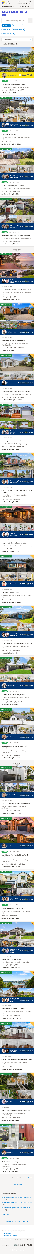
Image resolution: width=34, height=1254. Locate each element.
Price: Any (6, 29)
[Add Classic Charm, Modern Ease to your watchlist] (32, 924)
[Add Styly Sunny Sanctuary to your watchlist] (32, 98)
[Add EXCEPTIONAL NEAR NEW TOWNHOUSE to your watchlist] (32, 768)
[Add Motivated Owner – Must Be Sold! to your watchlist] (32, 305)
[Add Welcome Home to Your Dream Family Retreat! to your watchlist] (32, 710)
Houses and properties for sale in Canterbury (17, 1202)
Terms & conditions (28, 1240)
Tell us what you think (10, 1235)
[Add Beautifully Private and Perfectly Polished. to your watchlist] (32, 356)
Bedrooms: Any (18, 29)
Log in (30, 3)
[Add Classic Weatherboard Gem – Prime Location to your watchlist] (32, 1024)
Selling (22, 6)
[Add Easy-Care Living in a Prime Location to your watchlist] (32, 508)
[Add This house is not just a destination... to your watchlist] (32, 48)
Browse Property (7, 6)
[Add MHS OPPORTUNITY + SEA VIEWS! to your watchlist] (32, 973)
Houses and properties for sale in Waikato (16, 1208)
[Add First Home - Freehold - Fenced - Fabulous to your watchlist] (32, 200)
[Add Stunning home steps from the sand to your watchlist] (32, 405)
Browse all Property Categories (17, 1221)
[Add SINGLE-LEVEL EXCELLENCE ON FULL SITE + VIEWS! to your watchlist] (32, 455)
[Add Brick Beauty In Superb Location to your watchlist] (32, 150)
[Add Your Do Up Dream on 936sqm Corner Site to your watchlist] (32, 1075)
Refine (6, 26)
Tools (29, 6)
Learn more (7, 1233)
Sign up (25, 3)
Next (30, 1178)
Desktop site (5, 1240)
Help (11, 1240)
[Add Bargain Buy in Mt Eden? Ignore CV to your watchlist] (32, 872)
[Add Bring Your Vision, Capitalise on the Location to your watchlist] (32, 608)
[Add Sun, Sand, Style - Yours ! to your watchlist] (32, 557)
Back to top (18, 1184)
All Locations (17, 26)
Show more (5, 1214)
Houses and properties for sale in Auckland (16, 1197)
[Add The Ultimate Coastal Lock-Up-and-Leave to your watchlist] (32, 254)
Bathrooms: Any (8, 33)
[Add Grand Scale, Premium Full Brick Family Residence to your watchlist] (32, 819)
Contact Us (18, 1240)
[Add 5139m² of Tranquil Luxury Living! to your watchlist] (32, 659)
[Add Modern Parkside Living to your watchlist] (32, 1126)
